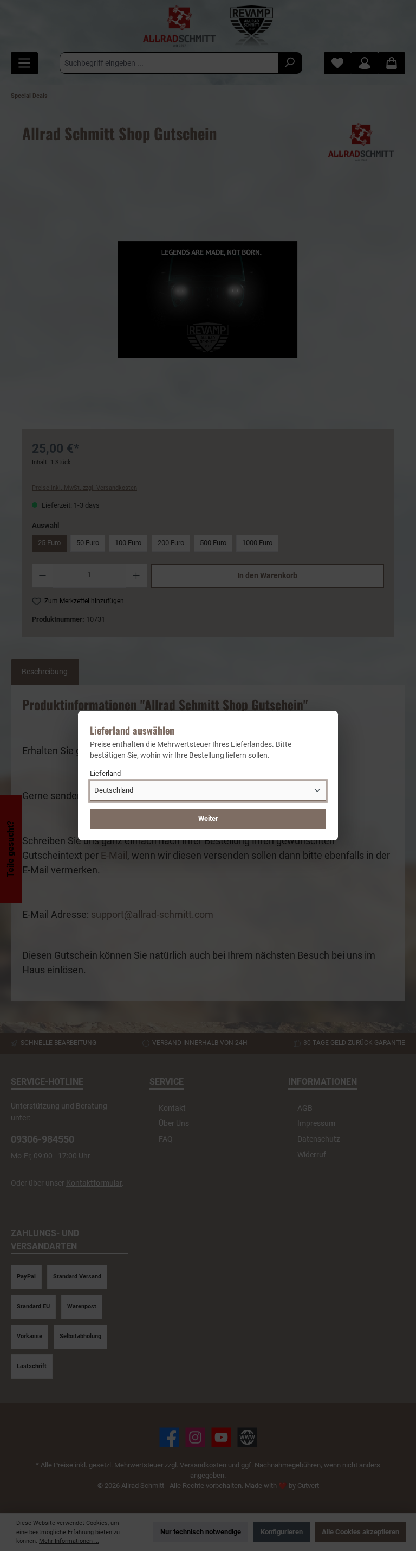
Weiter (208, 818)
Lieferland (105, 773)
